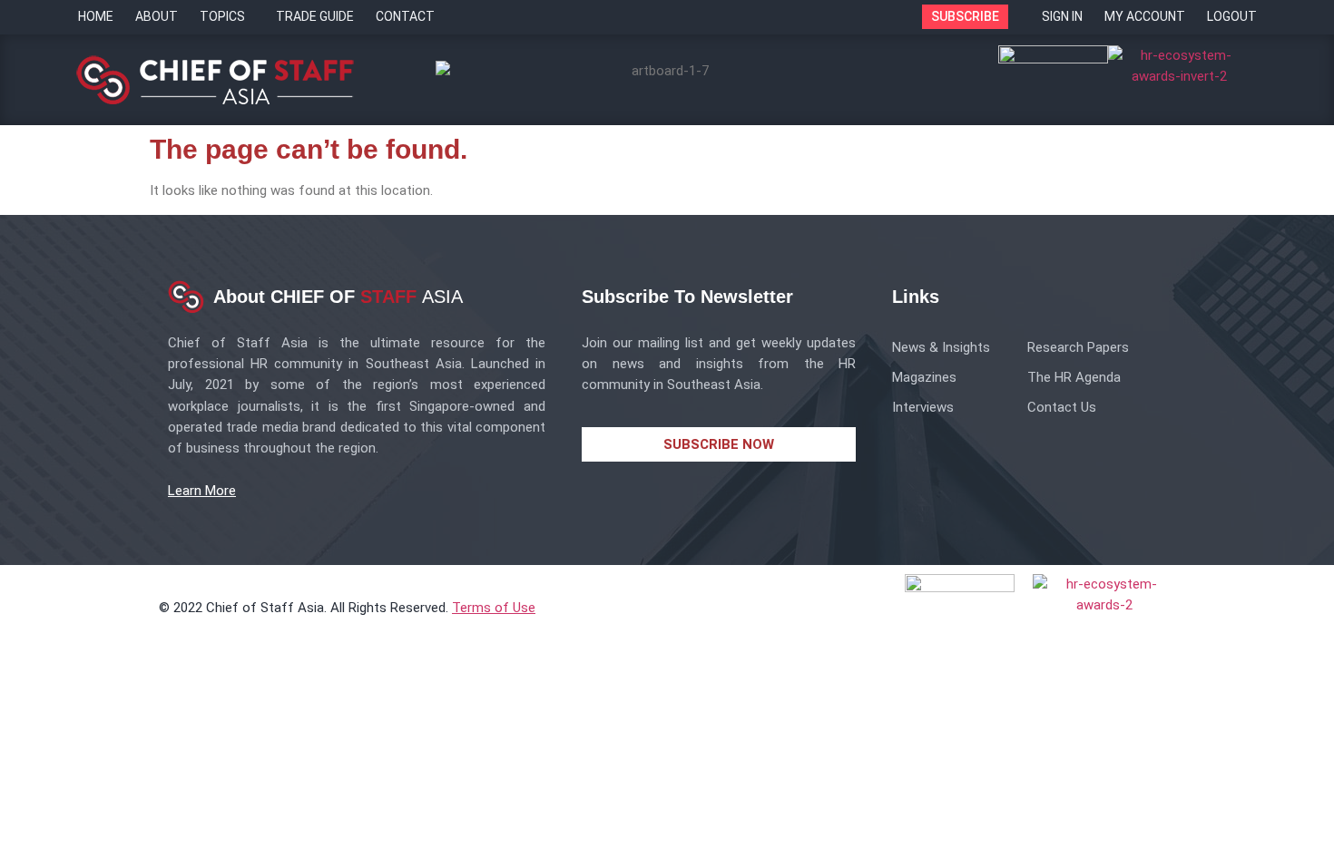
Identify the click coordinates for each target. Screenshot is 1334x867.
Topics (222, 16)
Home (95, 16)
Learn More (202, 490)
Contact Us (1061, 407)
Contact (405, 16)
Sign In (1062, 16)
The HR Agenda (1074, 377)
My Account (1144, 16)
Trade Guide (315, 16)
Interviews (923, 407)
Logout (1232, 16)
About (156, 16)
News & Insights (941, 347)
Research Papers (1078, 347)
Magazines (924, 377)
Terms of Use (493, 607)
